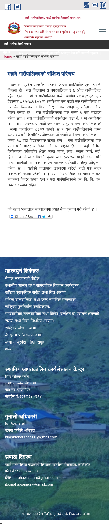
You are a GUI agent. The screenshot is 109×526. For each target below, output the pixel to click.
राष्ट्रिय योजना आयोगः (22, 328)
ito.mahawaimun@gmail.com (29, 484)
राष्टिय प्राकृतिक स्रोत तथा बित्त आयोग (35, 292)
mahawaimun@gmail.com (36, 477)
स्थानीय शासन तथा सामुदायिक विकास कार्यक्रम (42, 285)
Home (7, 56)
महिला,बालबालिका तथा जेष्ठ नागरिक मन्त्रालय (40, 299)
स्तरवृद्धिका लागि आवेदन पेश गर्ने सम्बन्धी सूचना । (63, 53)
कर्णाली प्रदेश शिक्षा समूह (24, 342)
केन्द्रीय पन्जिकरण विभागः (25, 335)
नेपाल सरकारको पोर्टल (22, 278)
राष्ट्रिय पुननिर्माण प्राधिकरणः (27, 306)
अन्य (8, 349)
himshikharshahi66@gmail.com (31, 437)
